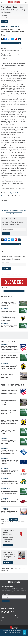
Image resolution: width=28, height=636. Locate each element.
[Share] (5, 39)
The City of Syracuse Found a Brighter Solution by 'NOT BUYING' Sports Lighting (9, 304)
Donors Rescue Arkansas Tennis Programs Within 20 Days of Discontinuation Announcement (9, 501)
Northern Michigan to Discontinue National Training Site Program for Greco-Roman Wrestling (9, 481)
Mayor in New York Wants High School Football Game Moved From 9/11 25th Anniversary (9, 319)
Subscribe (3, 196)
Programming (14, 26)
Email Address (4, 15)
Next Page (14, 519)
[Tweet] (12, 39)
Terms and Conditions (10, 213)
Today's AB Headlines (14, 193)
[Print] (2, 39)
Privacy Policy (19, 213)
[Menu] (2, 2)
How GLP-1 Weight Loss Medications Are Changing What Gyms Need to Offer (10, 511)
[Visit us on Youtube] (11, 611)
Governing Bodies (5, 488)
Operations (4, 26)
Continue (7, 268)
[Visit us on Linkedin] (8, 611)
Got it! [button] (24, 632)
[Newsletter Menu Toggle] (26, 2)
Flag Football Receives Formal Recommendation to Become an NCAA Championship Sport (9, 491)
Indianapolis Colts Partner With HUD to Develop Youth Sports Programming (9, 461)
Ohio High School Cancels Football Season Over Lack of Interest (9, 325)
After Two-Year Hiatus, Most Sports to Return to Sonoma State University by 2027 (9, 451)
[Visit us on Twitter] (14, 611)
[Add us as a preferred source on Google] (19, 39)
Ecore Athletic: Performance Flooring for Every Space (8, 401)
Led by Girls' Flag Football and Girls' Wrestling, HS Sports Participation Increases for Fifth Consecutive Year (9, 348)
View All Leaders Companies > (14, 291)
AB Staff (3, 34)
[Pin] (16, 39)
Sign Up (4, 21)
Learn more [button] (5, 634)
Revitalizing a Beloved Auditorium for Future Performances (7, 376)
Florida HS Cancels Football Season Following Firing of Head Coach (9, 310)
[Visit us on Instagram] (5, 611)
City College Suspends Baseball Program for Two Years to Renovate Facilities (9, 471)
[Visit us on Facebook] (2, 611)
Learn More (7, 545)
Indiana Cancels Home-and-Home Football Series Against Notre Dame (9, 442)
